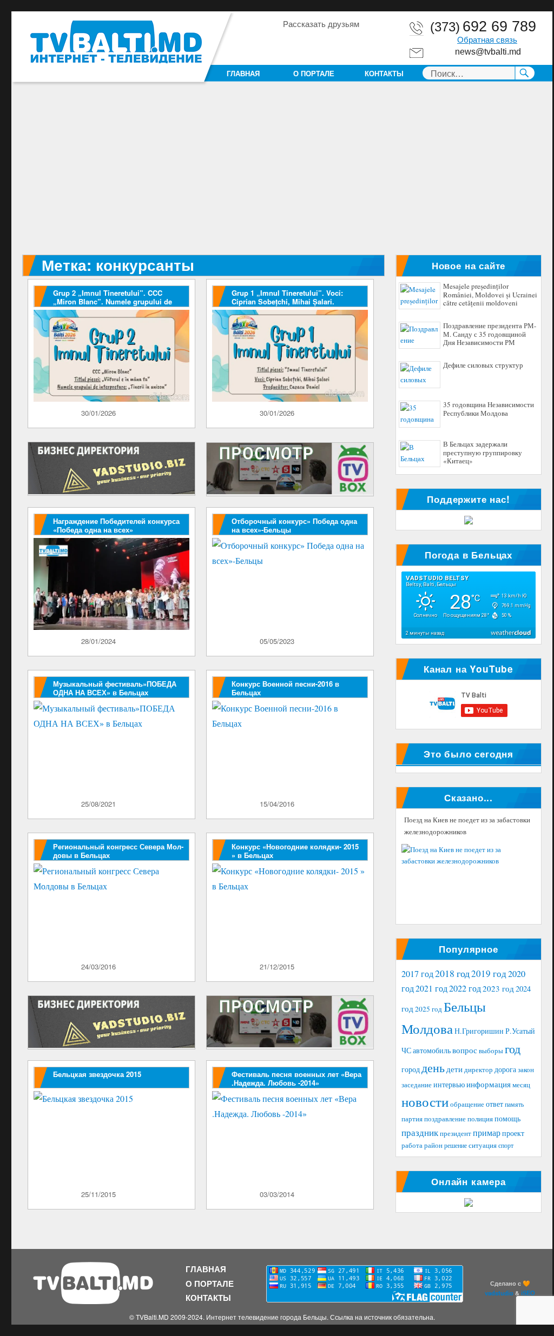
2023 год (498, 988)
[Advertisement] (284, 174)
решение (455, 1145)
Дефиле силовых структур (483, 365)
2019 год (488, 973)
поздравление (445, 1119)
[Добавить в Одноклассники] (311, 42)
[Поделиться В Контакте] (352, 42)
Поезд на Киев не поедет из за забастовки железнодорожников (467, 825)
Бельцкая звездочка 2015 (97, 1074)
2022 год (465, 988)
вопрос (464, 1050)
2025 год (428, 1009)
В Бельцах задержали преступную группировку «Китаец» (482, 453)
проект (513, 1133)
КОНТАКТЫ (384, 73)
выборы (491, 1050)
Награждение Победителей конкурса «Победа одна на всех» (116, 525)
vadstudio (499, 1292)
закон (526, 1069)
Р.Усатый (520, 1031)
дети (454, 1069)
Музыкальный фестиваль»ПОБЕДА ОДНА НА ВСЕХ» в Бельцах (114, 688)
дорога (505, 1069)
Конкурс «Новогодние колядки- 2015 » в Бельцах (295, 850)
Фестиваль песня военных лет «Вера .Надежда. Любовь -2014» (296, 1078)
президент (455, 1133)
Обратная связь (487, 40)
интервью (449, 1084)
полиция (480, 1119)
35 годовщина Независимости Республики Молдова (488, 409)
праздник (419, 1132)
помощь (507, 1118)
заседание (416, 1084)
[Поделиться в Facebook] (290, 42)
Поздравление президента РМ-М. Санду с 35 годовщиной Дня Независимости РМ (489, 334)
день (433, 1067)
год (512, 1048)
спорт (505, 1145)
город (410, 1069)
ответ (494, 1104)
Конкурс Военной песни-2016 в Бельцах (285, 688)
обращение (467, 1104)
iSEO (528, 1292)
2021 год (431, 988)
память (514, 1104)
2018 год (452, 973)
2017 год (417, 974)
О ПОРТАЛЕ (313, 73)
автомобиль (432, 1050)
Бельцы (465, 1006)
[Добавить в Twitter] (331, 42)
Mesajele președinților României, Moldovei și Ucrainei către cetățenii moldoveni (490, 295)
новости (425, 1102)
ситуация (483, 1145)
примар (486, 1132)
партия (412, 1119)
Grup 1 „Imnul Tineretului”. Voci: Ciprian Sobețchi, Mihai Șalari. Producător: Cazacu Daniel (287, 301)
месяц (521, 1084)
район (433, 1145)
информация (488, 1084)
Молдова (427, 1028)
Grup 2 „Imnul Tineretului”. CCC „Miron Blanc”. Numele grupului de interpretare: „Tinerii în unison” (112, 301)
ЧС (406, 1050)
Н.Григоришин (479, 1031)
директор (478, 1069)
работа (412, 1145)
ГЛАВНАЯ (243, 73)
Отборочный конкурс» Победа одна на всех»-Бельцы (294, 525)
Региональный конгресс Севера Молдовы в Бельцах (118, 850)
